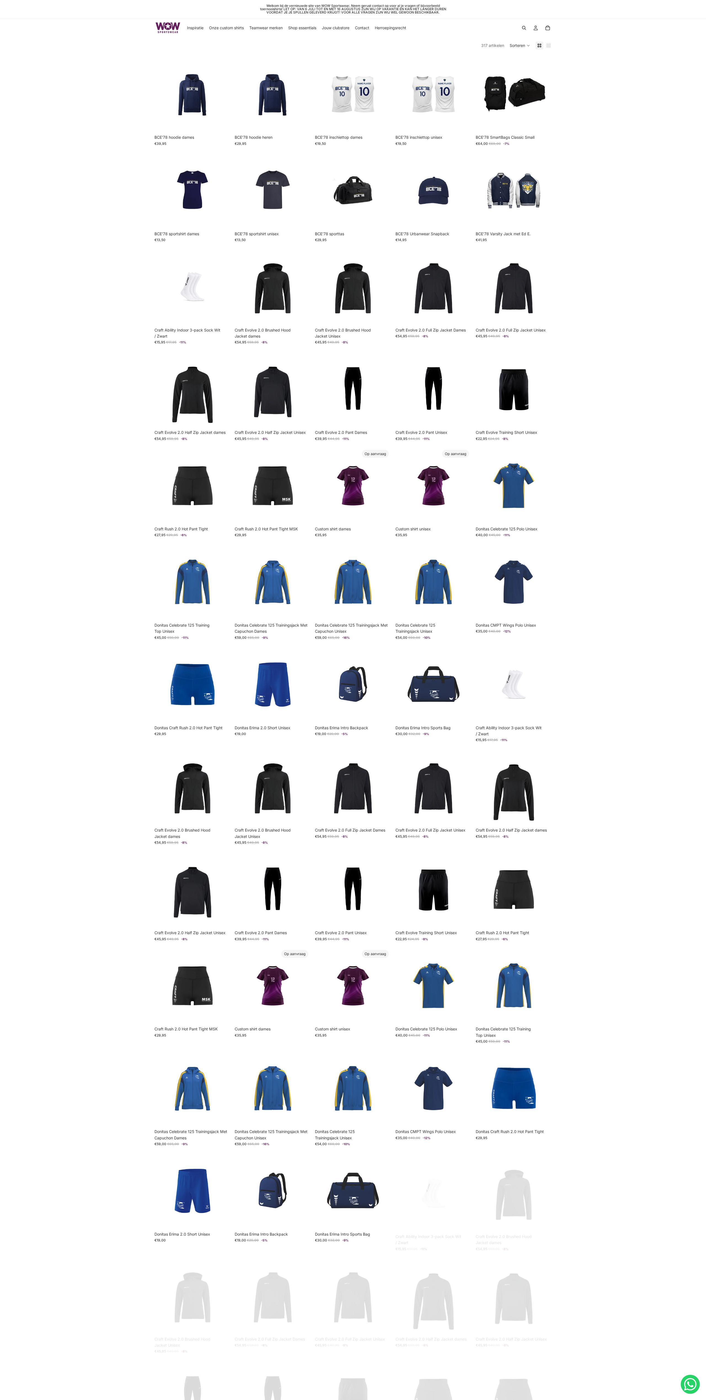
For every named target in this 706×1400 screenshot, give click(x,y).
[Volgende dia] (543, 94)
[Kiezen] (222, 124)
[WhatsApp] (690, 1384)
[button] (520, 45)
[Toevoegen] (543, 124)
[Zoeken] (524, 28)
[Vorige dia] (484, 94)
